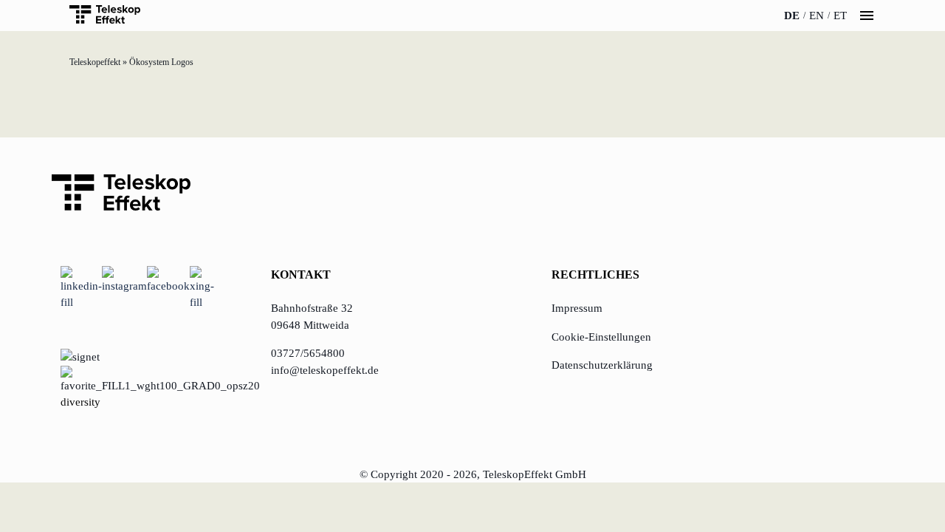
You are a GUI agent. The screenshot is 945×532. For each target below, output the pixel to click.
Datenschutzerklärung (602, 365)
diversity (80, 402)
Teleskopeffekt (94, 62)
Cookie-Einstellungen (601, 337)
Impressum (576, 308)
